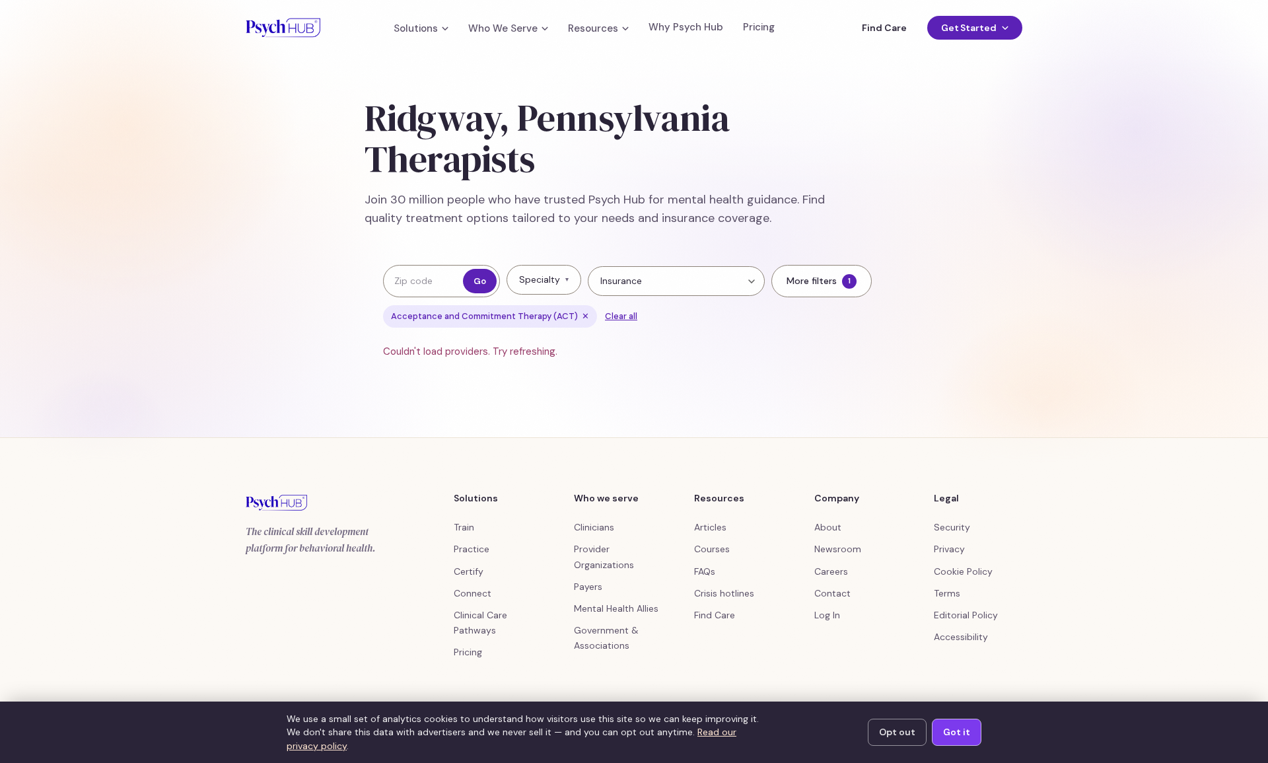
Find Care (884, 28)
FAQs (704, 571)
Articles (710, 527)
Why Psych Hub (686, 27)
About (827, 527)
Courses (712, 549)
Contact (832, 593)
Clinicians (594, 527)
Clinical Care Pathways (480, 622)
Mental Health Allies (616, 608)
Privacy (949, 549)
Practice (471, 549)
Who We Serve (503, 29)
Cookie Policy (963, 571)
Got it (956, 732)
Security (952, 527)
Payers (588, 587)
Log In (827, 615)
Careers (831, 571)
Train (464, 527)
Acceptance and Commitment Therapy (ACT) (490, 316)
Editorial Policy (966, 615)
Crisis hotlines (724, 593)
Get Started (969, 28)
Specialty (544, 279)
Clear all (621, 316)
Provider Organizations (604, 556)
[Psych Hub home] (283, 27)
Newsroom (837, 549)
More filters (819, 281)
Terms (947, 593)
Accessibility (961, 637)
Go (480, 281)
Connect (472, 593)
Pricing (759, 27)
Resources (593, 29)
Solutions (416, 29)
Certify (468, 571)
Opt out (897, 732)
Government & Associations (606, 637)
